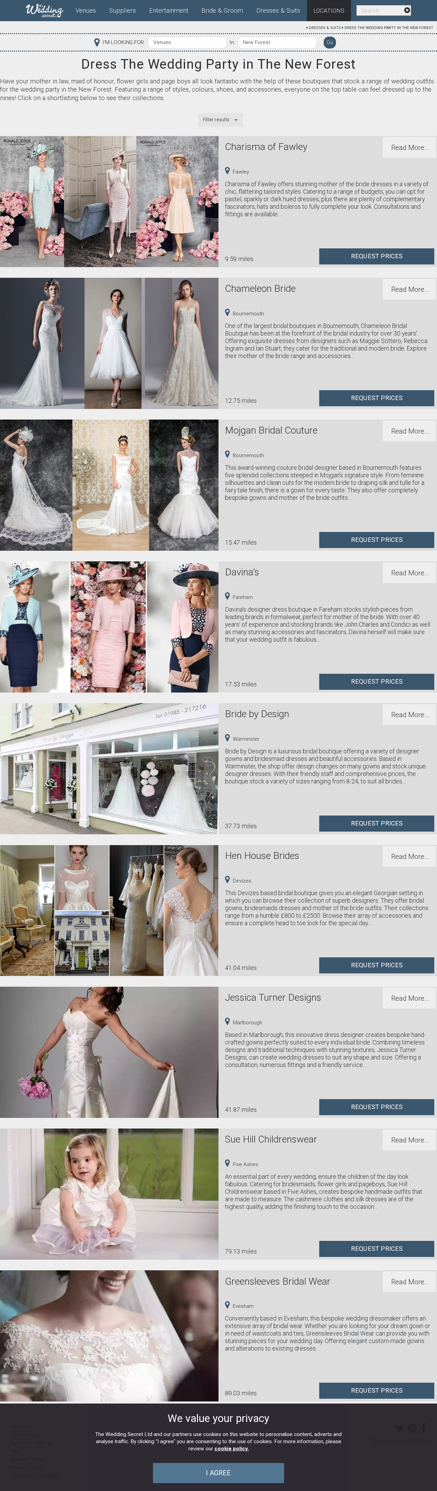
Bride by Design (257, 714)
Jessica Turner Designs (273, 997)
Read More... (410, 147)
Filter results (216, 119)
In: (232, 42)
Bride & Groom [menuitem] (222, 10)
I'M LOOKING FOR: (123, 42)
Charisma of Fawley (266, 146)
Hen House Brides (262, 855)
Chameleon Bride (260, 288)
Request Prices (377, 256)
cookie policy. (231, 1449)
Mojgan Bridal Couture (271, 430)
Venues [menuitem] (85, 10)
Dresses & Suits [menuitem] (278, 10)
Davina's (242, 572)
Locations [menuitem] (328, 10)
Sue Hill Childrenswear (271, 1139)
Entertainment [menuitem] (168, 10)
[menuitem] (47, 9)
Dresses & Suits (325, 28)
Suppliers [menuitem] (122, 10)
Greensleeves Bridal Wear (277, 1281)
